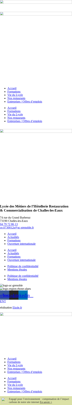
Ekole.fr (17, 307)
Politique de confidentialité (22, 266)
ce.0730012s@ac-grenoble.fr (17, 227)
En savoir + (46, 402)
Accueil (11, 88)
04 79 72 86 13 (9, 224)
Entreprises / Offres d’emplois (24, 101)
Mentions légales (17, 269)
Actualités (13, 237)
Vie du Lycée (15, 94)
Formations (13, 91)
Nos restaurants (16, 98)
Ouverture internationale (21, 243)
